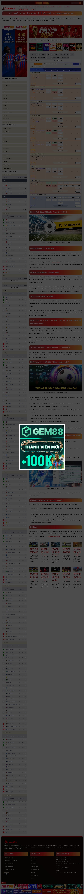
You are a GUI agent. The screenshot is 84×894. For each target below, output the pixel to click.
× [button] (63, 426)
